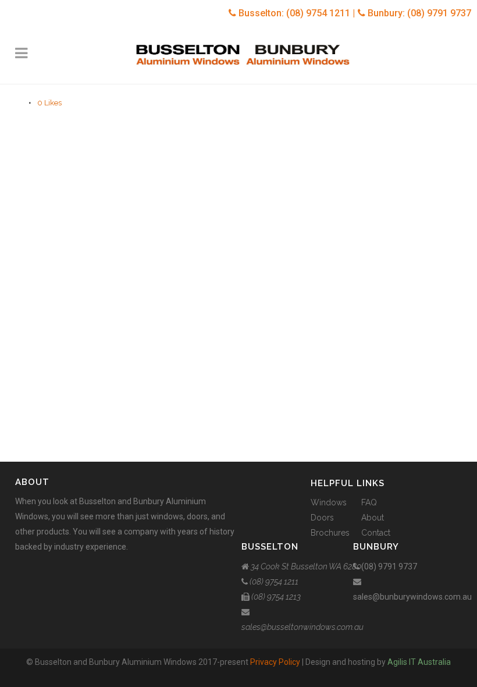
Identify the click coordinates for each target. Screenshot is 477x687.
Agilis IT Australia (419, 662)
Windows (329, 502)
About (372, 517)
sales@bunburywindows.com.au (412, 596)
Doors (322, 517)
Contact (375, 532)
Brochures (330, 532)
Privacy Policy (275, 662)
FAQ (369, 502)
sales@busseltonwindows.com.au (302, 627)
